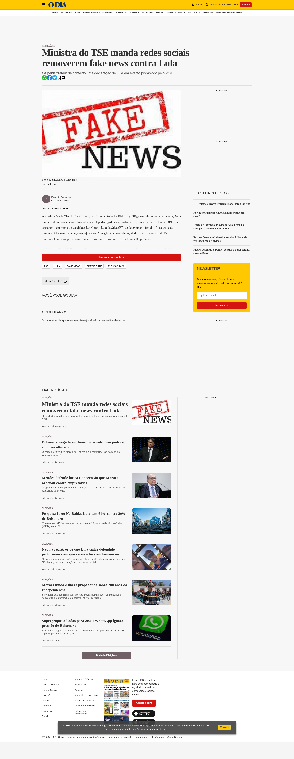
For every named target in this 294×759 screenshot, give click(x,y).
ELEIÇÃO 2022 (116, 266)
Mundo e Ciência (176, 12)
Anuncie (100, 737)
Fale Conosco (156, 737)
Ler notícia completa (111, 257)
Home (55, 12)
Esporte (121, 12)
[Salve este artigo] (59, 78)
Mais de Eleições (106, 655)
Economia (147, 12)
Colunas (134, 12)
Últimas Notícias (70, 12)
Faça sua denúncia (85, 705)
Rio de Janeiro (91, 12)
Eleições (49, 45)
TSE (46, 266)
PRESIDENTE (94, 266)
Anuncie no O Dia (228, 4)
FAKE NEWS (73, 266)
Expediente (141, 737)
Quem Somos (174, 737)
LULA (58, 266)
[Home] (57, 6)
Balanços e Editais (84, 700)
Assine (246, 4)
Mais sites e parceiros (229, 12)
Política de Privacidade (81, 712)
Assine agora (144, 702)
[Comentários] (63, 78)
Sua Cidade (194, 12)
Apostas (208, 12)
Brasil (160, 12)
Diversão (107, 12)
